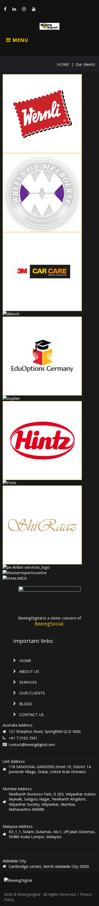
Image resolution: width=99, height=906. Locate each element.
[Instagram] (24, 8)
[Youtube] (34, 8)
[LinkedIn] (14, 8)
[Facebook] (5, 8)
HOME (63, 64)
